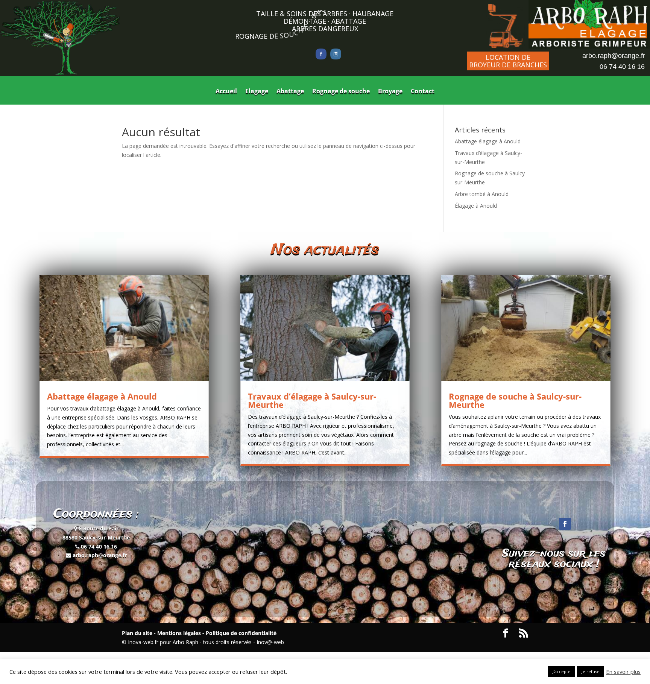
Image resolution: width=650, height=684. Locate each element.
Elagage (256, 91)
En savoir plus (623, 671)
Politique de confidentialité (240, 633)
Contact (422, 91)
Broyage (390, 91)
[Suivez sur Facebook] (565, 524)
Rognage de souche (341, 91)
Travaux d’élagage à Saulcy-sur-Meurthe (312, 400)
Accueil (226, 91)
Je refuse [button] (591, 671)
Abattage (290, 91)
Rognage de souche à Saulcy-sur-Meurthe (515, 400)
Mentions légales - (180, 633)
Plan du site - (139, 633)
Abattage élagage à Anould (488, 141)
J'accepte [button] (562, 671)
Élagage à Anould (476, 205)
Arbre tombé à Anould (482, 194)
